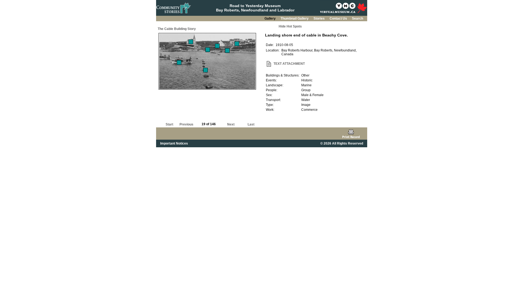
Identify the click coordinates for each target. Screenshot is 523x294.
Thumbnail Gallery (295, 18)
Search (357, 18)
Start (169, 124)
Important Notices (174, 143)
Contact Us (339, 18)
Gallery (270, 18)
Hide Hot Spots (290, 26)
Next (231, 124)
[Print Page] (351, 133)
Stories (320, 18)
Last (251, 124)
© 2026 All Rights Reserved (341, 143)
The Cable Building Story (177, 29)
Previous (186, 124)
